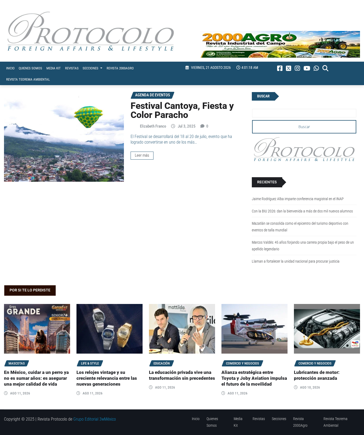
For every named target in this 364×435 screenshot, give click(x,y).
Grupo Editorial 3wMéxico (94, 419)
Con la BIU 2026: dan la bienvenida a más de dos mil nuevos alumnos (302, 211)
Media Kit (53, 68)
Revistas (72, 68)
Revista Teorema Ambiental (28, 79)
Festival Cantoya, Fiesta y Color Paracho (182, 110)
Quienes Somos (30, 68)
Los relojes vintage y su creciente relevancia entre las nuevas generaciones (106, 378)
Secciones (91, 68)
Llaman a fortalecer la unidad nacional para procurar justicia (295, 261)
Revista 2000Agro (120, 68)
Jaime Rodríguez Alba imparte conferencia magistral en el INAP (298, 199)
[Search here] (325, 68)
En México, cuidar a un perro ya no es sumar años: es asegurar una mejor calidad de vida (36, 378)
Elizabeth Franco (153, 126)
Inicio (10, 68)
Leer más (142, 155)
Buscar (263, 96)
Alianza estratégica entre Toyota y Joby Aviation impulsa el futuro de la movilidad (254, 378)
